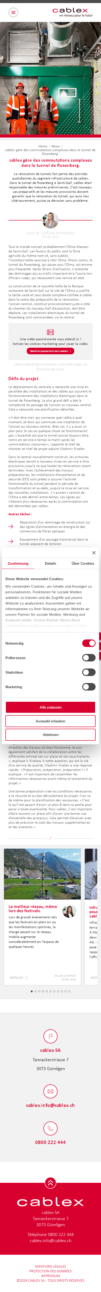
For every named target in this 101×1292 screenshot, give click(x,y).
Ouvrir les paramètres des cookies (49, 351)
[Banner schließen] (94, 552)
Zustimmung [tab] (18, 563)
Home (42, 146)
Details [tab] (50, 563)
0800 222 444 (61, 1234)
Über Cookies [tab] (83, 563)
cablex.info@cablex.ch (50, 1240)
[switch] (89, 657)
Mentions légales (50, 1266)
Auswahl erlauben (50, 721)
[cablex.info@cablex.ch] (50, 1092)
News (55, 146)
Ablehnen (50, 735)
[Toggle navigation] (13, 12)
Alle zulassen (51, 707)
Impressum (50, 1276)
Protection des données (50, 1271)
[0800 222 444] (50, 1129)
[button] (32, 991)
